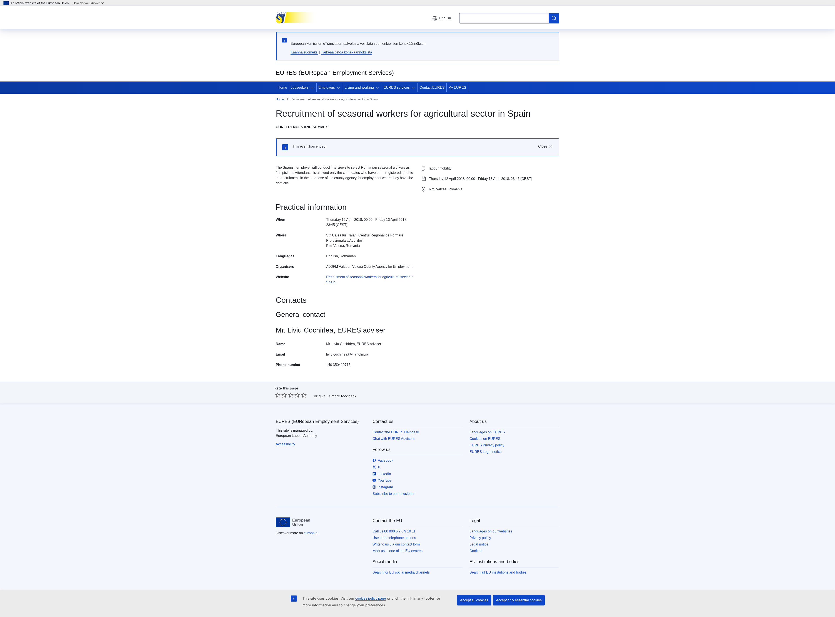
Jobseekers (300, 87)
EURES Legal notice (485, 452)
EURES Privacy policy (486, 445)
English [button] (445, 18)
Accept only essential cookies (519, 600)
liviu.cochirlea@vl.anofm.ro (347, 354)
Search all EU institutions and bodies (497, 572)
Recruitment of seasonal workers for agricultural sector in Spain (369, 279)
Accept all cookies (474, 600)
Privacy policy (480, 538)
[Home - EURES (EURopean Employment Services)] (297, 17)
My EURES (457, 87)
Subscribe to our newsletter (393, 494)
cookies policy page (370, 598)
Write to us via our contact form (396, 544)
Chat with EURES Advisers (393, 439)
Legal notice (478, 544)
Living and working (359, 87)
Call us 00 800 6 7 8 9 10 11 (394, 531)
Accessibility (285, 444)
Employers (326, 87)
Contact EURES (432, 87)
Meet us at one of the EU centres (397, 551)
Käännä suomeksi (304, 52)
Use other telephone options (394, 538)
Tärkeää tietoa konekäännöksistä (346, 52)
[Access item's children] (312, 87)
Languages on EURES (487, 432)
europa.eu (311, 533)
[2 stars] (280, 395)
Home (282, 87)
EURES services (397, 87)
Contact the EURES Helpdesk (395, 432)
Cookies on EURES (484, 439)
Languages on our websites (490, 531)
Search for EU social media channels (401, 572)
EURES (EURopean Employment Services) (317, 421)
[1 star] (277, 395)
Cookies (475, 551)
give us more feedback (337, 396)
